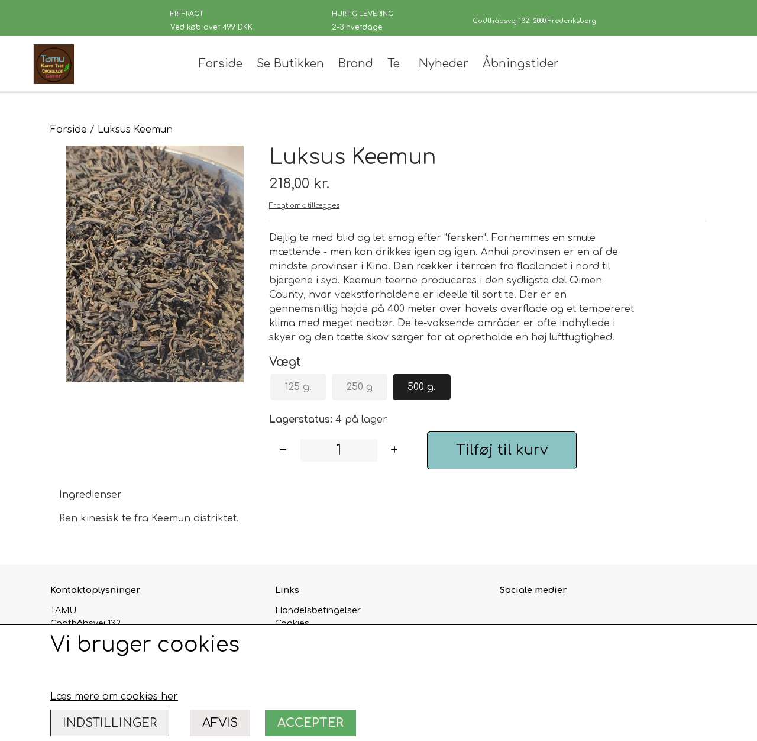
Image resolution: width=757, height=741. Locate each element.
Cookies (292, 623)
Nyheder (443, 63)
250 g (360, 387)
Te (393, 63)
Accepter (310, 723)
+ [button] (394, 450)
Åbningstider (521, 63)
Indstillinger (110, 723)
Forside (220, 63)
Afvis (220, 723)
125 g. (298, 387)
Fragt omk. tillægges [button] (304, 206)
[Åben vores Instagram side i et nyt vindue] (535, 617)
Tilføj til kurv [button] (502, 450)
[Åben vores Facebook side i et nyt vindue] (510, 617)
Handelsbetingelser (318, 610)
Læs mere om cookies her (114, 696)
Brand (355, 63)
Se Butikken (290, 63)
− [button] (283, 450)
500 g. (421, 387)
